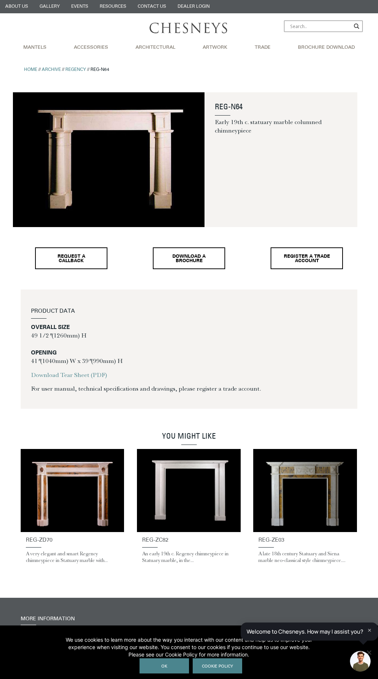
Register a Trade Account (307, 259)
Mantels (35, 47)
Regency (75, 70)
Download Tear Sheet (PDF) (69, 374)
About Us (16, 6)
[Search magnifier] (357, 26)
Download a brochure (189, 259)
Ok (164, 667)
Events (79, 6)
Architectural (155, 47)
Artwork (215, 47)
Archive (51, 70)
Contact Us (152, 6)
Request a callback (71, 259)
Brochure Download (326, 47)
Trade (263, 47)
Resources (113, 6)
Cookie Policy (217, 667)
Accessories (91, 47)
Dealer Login (194, 6)
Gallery (49, 6)
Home (30, 70)
